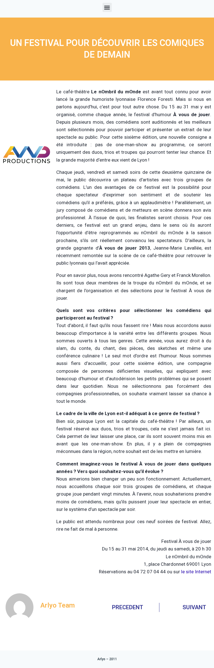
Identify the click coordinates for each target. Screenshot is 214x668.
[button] (107, 7)
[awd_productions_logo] (27, 177)
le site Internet (196, 571)
